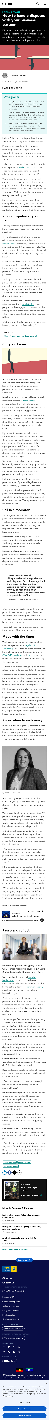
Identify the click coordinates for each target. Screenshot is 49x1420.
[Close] (46, 1383)
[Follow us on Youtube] (9, 1361)
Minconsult (7, 243)
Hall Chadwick (26, 167)
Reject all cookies (24, 1409)
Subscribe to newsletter (13, 1328)
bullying (31, 655)
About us (7, 1278)
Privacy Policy (8, 1396)
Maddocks (28, 400)
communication (34, 986)
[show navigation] (45, 4)
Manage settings (25, 1402)
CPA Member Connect (13, 1291)
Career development (11, 1301)
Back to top (22, 1260)
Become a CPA (8, 1297)
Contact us (8, 1282)
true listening (28, 304)
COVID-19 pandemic (12, 655)
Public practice (8, 1315)
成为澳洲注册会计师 (11, 1319)
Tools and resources (10, 1306)
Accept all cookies (24, 1416)
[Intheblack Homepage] (7, 4)
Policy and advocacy (11, 1310)
